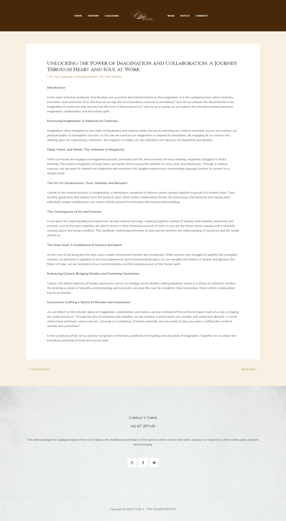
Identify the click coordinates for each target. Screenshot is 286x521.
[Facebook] (143, 462)
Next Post (250, 369)
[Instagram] (132, 462)
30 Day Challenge (61, 77)
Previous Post (38, 369)
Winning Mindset (86, 77)
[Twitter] (154, 462)
